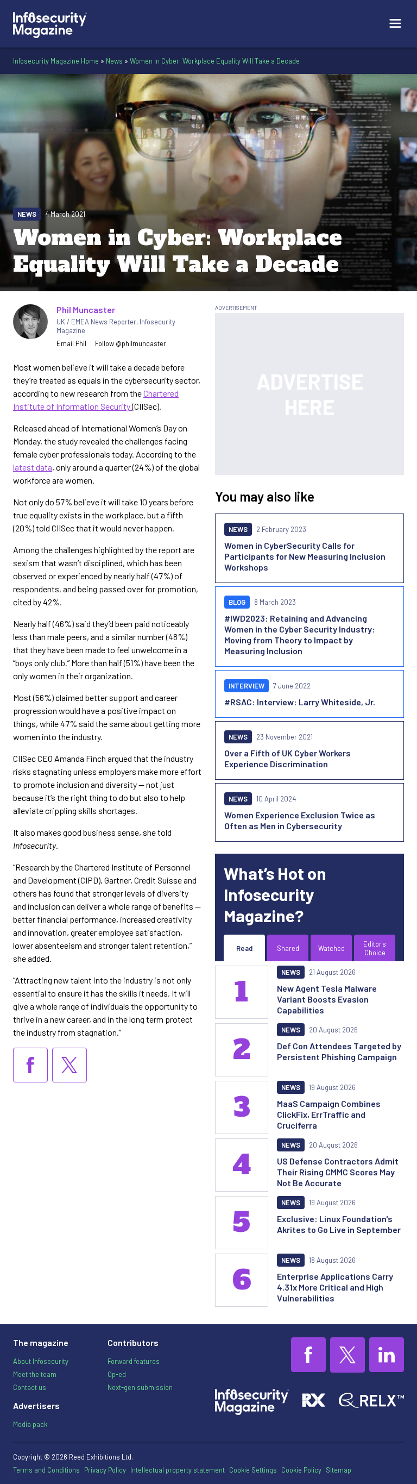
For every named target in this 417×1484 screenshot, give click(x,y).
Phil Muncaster (85, 309)
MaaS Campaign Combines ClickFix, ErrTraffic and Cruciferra (329, 1114)
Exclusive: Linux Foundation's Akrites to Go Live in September (339, 1224)
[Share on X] (69, 1065)
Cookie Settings (253, 1470)
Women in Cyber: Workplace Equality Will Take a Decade (215, 61)
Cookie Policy (301, 1470)
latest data (32, 467)
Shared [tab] (288, 948)
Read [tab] (244, 948)
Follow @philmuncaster (130, 343)
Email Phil (71, 343)
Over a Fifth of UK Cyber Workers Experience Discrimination (287, 758)
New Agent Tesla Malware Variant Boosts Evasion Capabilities (327, 999)
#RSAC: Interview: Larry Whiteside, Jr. (299, 702)
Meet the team (34, 1374)
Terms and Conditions (46, 1470)
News (114, 61)
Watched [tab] (331, 948)
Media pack (30, 1424)
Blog (237, 602)
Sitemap (338, 1470)
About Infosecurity (40, 1361)
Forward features (134, 1361)
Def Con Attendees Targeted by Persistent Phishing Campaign (339, 1051)
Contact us (29, 1387)
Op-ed (117, 1374)
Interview (246, 685)
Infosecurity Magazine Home (56, 61)
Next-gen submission (140, 1387)
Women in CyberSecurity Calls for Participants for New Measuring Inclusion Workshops (305, 556)
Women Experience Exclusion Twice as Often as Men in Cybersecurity (299, 820)
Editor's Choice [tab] (374, 948)
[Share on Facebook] (30, 1065)
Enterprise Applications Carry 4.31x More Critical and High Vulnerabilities (335, 1287)
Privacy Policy (105, 1470)
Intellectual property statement (177, 1470)
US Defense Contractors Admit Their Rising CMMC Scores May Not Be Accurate (338, 1172)
